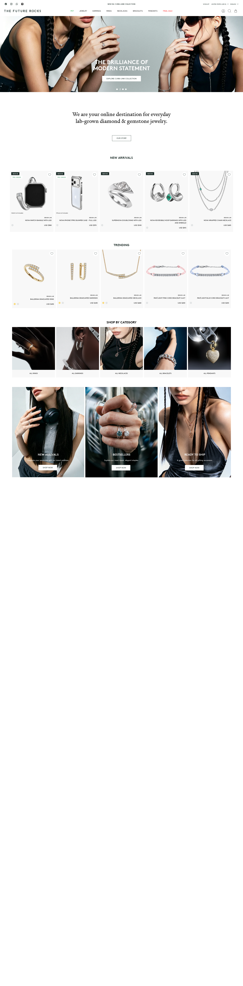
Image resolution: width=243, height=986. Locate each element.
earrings (97, 11)
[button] (117, 89)
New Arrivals (121, 158)
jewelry (83, 11)
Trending (121, 245)
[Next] (161, 4)
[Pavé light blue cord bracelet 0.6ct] (209, 271)
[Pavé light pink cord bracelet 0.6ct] (165, 271)
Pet (72, 11)
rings (109, 11)
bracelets (138, 11)
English (233, 4)
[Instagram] (11, 4)
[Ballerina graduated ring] (34, 271)
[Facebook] (6, 4)
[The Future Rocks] (22, 11)
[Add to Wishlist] (49, 174)
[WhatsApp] (17, 4)
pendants (153, 11)
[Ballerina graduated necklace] (122, 271)
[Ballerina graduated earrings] (78, 271)
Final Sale (167, 11)
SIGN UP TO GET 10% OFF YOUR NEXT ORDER (121, 5)
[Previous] (82, 4)
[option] (121, 54)
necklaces (122, 11)
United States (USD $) (218, 4)
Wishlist (206, 4)
